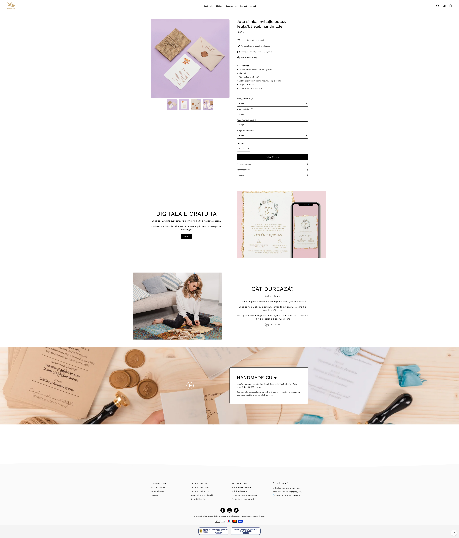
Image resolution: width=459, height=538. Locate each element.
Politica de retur (239, 491)
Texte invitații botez (200, 487)
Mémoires (203, 516)
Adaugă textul (243, 99)
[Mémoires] (11, 6)
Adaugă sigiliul (243, 109)
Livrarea (240, 175)
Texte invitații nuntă (200, 483)
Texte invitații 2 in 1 (200, 491)
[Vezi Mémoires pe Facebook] (222, 510)
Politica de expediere (241, 487)
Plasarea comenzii (245, 164)
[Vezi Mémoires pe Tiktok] (236, 510)
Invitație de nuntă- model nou (286, 488)
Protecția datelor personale (244, 495)
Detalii (186, 236)
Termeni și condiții (240, 483)
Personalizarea (243, 170)
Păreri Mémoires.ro (200, 499)
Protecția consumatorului (244, 499)
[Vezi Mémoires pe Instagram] (229, 510)
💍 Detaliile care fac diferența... (287, 495)
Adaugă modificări (245, 120)
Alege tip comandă (245, 130)
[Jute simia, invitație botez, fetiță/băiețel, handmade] (172, 104)
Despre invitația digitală (202, 495)
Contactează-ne (158, 483)
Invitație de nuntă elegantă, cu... (287, 492)
